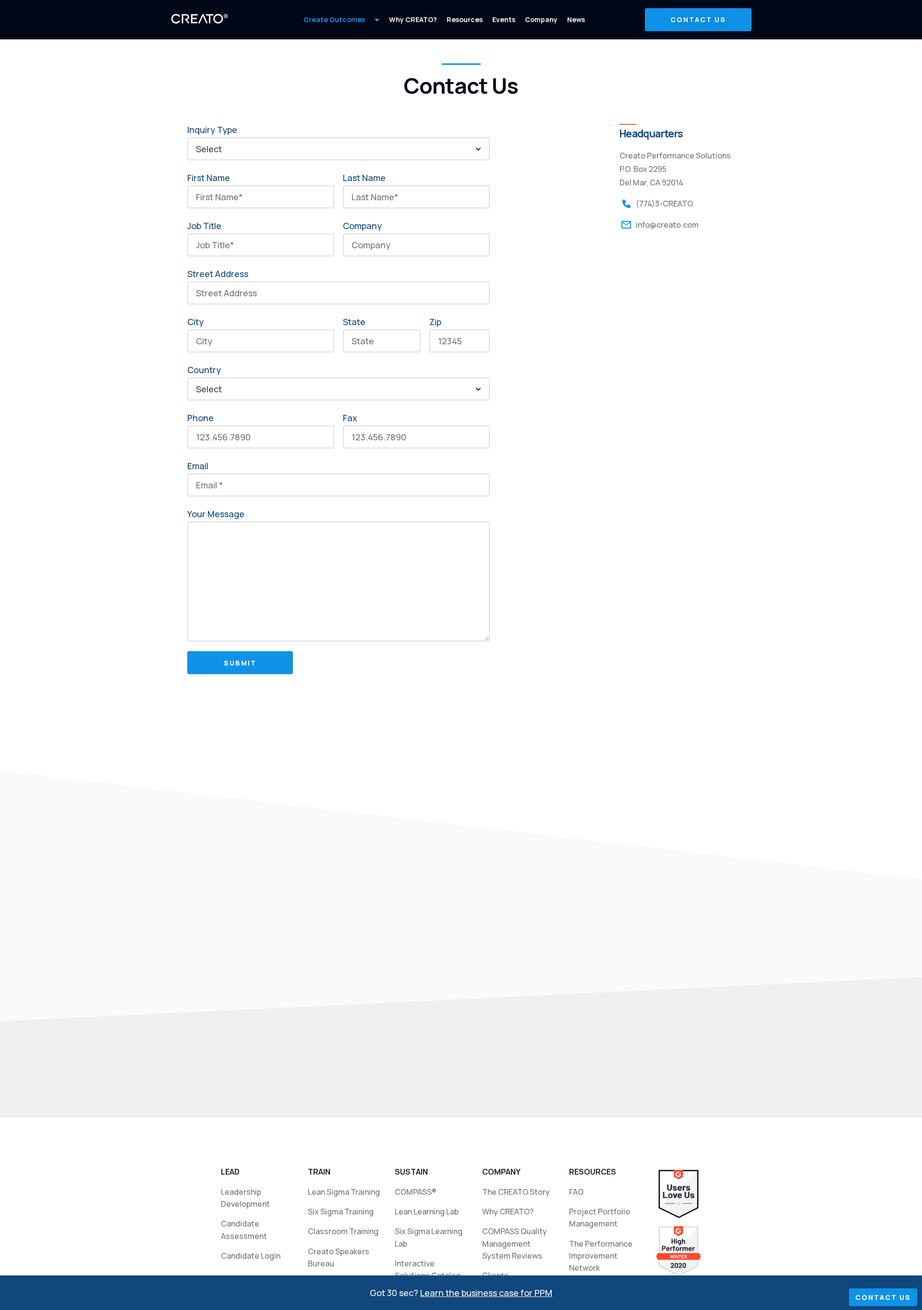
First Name (208, 177)
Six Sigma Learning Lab (430, 1237)
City (195, 322)
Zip (435, 322)
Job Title (204, 225)
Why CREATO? (413, 19)
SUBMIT (240, 662)
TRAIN (319, 1171)
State (354, 322)
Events (503, 19)
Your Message (215, 514)
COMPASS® (416, 1192)
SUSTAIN (411, 1171)
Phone (200, 418)
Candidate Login (250, 1255)
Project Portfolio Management (600, 1217)
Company (541, 19)
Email (197, 466)
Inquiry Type (212, 129)
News (576, 19)
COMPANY (501, 1171)
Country (204, 370)
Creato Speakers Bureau (338, 1257)
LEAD (230, 1171)
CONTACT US (698, 19)
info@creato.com (667, 224)
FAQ (576, 1192)
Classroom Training (343, 1231)
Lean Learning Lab (427, 1211)
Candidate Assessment (244, 1229)
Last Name (364, 177)
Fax (350, 418)
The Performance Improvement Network (602, 1256)
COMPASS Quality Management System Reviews (514, 1243)
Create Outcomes (334, 19)
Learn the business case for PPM (486, 1292)
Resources (465, 19)
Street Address (217, 273)
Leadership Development (245, 1198)
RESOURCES (592, 1171)
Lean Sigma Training (344, 1192)
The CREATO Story (516, 1192)
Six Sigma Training (341, 1211)
